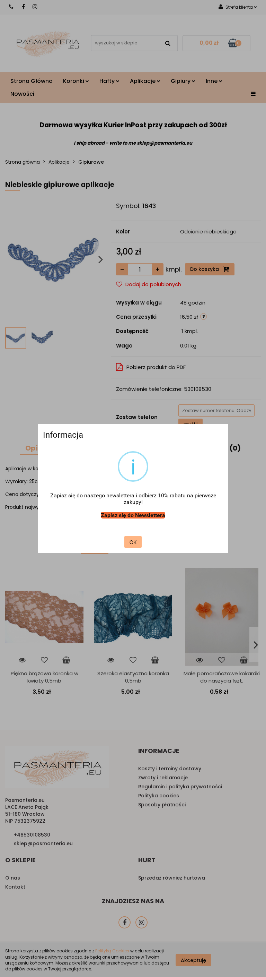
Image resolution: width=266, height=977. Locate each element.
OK (133, 542)
